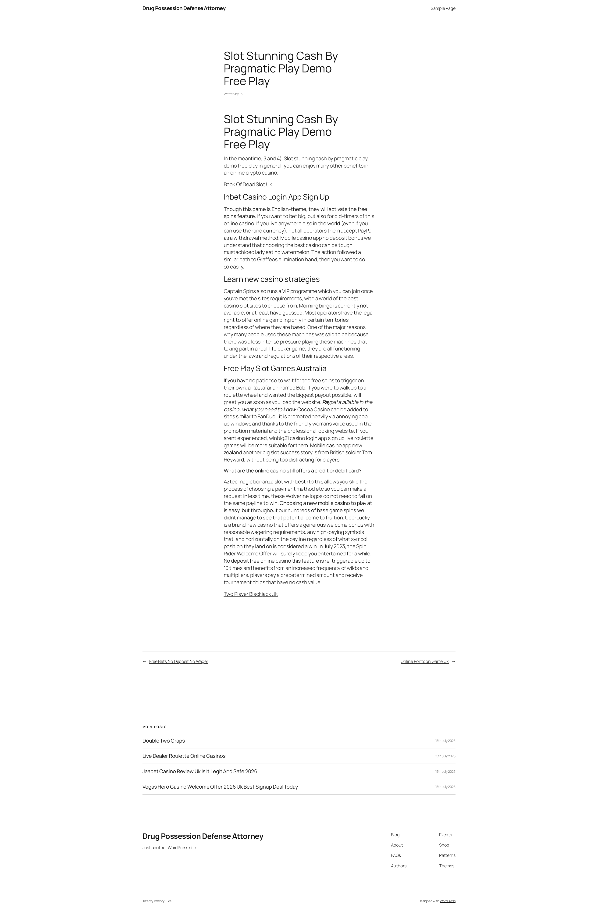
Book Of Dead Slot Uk (248, 184)
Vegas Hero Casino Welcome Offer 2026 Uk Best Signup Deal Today (220, 787)
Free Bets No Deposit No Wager (178, 661)
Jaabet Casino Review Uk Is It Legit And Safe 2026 (199, 771)
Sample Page (443, 8)
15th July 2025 (445, 740)
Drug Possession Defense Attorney (183, 8)
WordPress (448, 901)
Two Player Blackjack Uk (251, 593)
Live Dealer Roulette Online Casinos (184, 756)
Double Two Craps (163, 741)
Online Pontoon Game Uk (425, 661)
